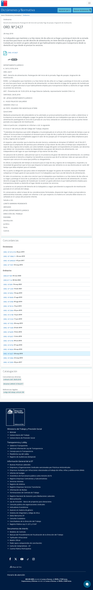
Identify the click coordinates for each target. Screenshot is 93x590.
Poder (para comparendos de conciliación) (26, 543)
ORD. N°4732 (8, 345)
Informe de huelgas (17, 473)
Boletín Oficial (15, 540)
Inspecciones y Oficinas (29, 581)
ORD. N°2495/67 (9, 261)
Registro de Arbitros (17, 484)
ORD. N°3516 (8, 306)
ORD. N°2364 (8, 310)
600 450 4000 (29, 579)
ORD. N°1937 (8, 265)
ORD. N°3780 (8, 302)
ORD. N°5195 (8, 341)
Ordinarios (26, 15)
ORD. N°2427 (13, 53)
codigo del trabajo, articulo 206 (13, 392)
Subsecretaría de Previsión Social (22, 438)
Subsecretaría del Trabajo (19, 435)
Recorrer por (64, 10)
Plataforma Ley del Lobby (19, 454)
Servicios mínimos (16, 481)
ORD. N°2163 (8, 319)
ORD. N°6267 (8, 336)
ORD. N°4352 (8, 293)
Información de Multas (18, 490)
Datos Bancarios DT (17, 516)
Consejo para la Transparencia (21, 451)
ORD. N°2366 (8, 358)
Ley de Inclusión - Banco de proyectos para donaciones (30, 502)
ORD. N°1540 (8, 328)
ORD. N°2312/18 (9, 252)
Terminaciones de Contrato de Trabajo (24, 492)
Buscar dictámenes (81, 10)
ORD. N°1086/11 (9, 256)
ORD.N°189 (7, 276)
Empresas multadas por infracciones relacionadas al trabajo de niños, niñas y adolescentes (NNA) (47, 470)
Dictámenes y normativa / (14, 15)
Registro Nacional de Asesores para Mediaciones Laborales (32, 496)
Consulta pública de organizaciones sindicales (27, 504)
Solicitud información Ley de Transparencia (26, 448)
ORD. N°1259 (8, 289)
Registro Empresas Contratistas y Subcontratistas (28, 479)
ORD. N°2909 (8, 362)
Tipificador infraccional (18, 537)
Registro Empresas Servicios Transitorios (25, 487)
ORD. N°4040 (8, 297)
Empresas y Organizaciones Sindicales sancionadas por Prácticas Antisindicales (40, 467)
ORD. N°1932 (8, 323)
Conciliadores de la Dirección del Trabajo (25, 521)
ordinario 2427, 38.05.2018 (12, 380)
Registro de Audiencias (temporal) (22, 457)
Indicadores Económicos (19, 507)
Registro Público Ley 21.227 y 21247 (23, 524)
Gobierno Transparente (19, 446)
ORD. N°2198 (8, 315)
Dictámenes (8, 247)
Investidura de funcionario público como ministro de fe (31, 476)
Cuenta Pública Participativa (20, 549)
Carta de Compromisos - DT (20, 546)
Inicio (2, 15)
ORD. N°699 (7, 284)
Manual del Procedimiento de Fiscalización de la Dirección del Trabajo (36, 535)
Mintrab (13, 432)
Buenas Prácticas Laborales (20, 465)
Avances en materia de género (21, 510)
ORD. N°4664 (8, 349)
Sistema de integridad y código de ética (25, 513)
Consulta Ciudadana (17, 518)
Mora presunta (15, 499)
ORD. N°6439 (8, 332)
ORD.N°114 (7, 280)
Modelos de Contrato (18, 532)
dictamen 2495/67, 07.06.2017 (13, 384)
